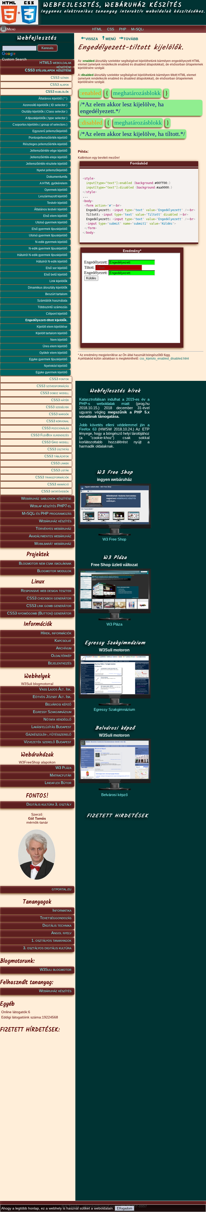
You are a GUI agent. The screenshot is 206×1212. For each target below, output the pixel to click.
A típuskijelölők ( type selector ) (46, 118)
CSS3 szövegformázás (53, 386)
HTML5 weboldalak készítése (55, 63)
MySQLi (137, 29)
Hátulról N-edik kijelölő (51, 261)
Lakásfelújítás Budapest (51, 727)
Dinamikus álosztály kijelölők (47, 287)
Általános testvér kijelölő (50, 209)
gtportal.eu (61, 889)
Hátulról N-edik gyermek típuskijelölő (42, 255)
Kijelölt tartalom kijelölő (51, 333)
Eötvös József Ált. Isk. (52, 697)
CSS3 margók (59, 414)
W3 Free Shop (114, 539)
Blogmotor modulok (54, 571)
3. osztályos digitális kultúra (47, 948)
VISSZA (91, 39)
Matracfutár (60, 775)
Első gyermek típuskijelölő (49, 229)
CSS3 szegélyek (57, 407)
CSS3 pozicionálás (55, 428)
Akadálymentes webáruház (50, 536)
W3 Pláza (63, 767)
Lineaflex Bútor (58, 783)
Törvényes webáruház (53, 528)
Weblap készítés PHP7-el (50, 506)
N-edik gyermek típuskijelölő (48, 248)
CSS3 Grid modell (55, 442)
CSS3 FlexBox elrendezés (50, 435)
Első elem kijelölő (55, 216)
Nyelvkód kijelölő (55, 366)
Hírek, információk (56, 633)
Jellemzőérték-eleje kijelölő (48, 157)
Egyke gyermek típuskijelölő (48, 359)
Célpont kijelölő (56, 313)
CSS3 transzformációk (52, 477)
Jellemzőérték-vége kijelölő (48, 150)
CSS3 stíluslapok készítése (48, 70)
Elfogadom (124, 1208)
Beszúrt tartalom (56, 294)
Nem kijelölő (58, 339)
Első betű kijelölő (55, 274)
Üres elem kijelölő (55, 346)
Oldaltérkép (61, 655)
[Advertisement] (36, 1066)
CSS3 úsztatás (58, 449)
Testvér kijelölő (57, 203)
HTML (97, 29)
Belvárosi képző (58, 704)
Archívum (63, 648)
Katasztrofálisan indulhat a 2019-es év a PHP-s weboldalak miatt (114, 401)
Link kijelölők (58, 281)
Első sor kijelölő (56, 268)
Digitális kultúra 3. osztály (48, 804)
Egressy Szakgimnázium (52, 712)
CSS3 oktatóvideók (55, 491)
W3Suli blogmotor (55, 969)
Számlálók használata (52, 300)
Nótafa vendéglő (57, 719)
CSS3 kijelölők (57, 92)
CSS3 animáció (58, 484)
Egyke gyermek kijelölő (51, 372)
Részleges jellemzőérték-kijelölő (45, 144)
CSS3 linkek (60, 463)
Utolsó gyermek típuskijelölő (48, 235)
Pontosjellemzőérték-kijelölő (48, 137)
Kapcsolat (63, 640)
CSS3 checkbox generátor (49, 598)
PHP (122, 29)
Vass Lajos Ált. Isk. (55, 689)
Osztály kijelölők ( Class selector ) (44, 111)
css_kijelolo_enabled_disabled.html (164, 358)
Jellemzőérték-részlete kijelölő (46, 163)
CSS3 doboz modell (54, 393)
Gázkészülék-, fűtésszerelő (48, 734)
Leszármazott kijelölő (52, 196)
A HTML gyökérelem (53, 183)
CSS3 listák (60, 470)
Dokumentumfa (56, 177)
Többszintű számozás (52, 307)
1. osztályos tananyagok (51, 940)
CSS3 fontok (59, 379)
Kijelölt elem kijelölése (52, 326)
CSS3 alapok (59, 84)
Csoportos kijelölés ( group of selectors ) (40, 124)
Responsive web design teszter (46, 590)
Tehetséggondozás (55, 918)
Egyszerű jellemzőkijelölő (49, 131)
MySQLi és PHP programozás (46, 513)
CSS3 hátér (60, 400)
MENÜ (111, 39)
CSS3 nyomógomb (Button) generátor (39, 613)
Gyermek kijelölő (55, 190)
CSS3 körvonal (57, 421)
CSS (110, 29)
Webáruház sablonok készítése (46, 498)
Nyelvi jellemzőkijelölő (52, 170)
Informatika (62, 910)
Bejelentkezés (59, 663)
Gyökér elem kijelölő (53, 353)
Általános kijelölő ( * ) (52, 98)
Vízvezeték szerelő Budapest (47, 742)
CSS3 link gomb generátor (48, 605)
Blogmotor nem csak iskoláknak (45, 563)
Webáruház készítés (55, 521)
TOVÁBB (130, 39)
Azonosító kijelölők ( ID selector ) (45, 105)
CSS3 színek (60, 77)
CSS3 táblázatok (56, 456)
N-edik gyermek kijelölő (51, 242)
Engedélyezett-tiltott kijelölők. (46, 320)
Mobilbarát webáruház (52, 543)
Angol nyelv (61, 933)
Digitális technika (56, 925)
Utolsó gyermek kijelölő (51, 222)
